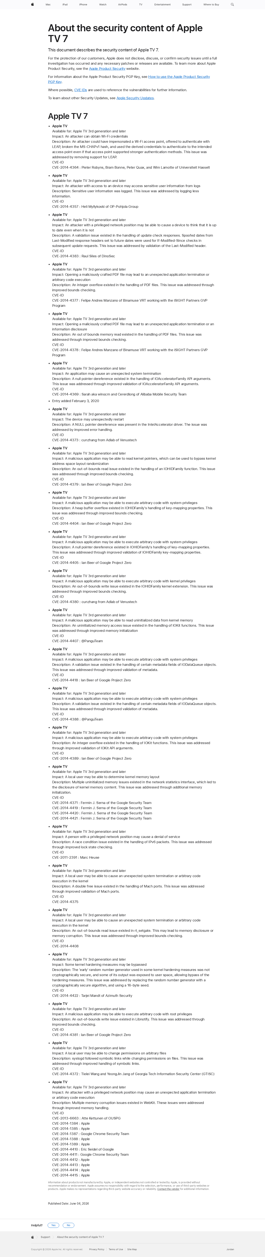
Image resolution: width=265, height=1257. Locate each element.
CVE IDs (80, 90)
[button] (232, 4)
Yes (53, 1225)
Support (45, 1237)
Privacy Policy (96, 1249)
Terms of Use (116, 1249)
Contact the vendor (168, 1189)
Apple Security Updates (135, 98)
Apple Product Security (107, 68)
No (68, 1225)
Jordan (230, 1249)
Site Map (132, 1249)
